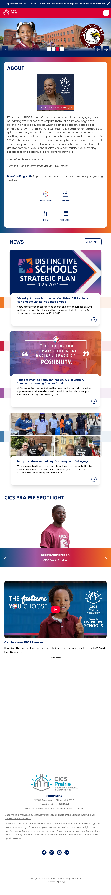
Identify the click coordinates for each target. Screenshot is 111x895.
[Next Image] (106, 49)
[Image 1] (49, 49)
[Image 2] (53, 49)
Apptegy (61, 881)
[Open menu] (106, 13)
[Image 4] (62, 49)
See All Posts (93, 241)
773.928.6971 (62, 803)
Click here (84, 3)
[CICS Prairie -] (12, 13)
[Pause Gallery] (5, 49)
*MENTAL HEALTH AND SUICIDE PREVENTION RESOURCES (54, 808)
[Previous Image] (98, 49)
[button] (5, 558)
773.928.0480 (46, 803)
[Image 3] (57, 49)
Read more (55, 657)
